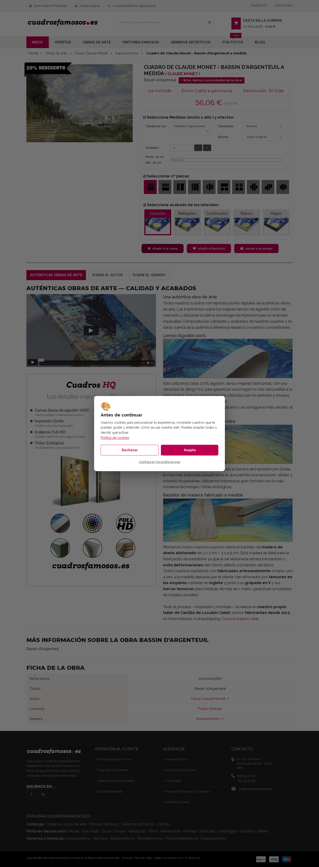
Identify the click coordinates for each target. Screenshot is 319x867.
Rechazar (130, 450)
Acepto (190, 450)
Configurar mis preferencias (159, 462)
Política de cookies (115, 438)
